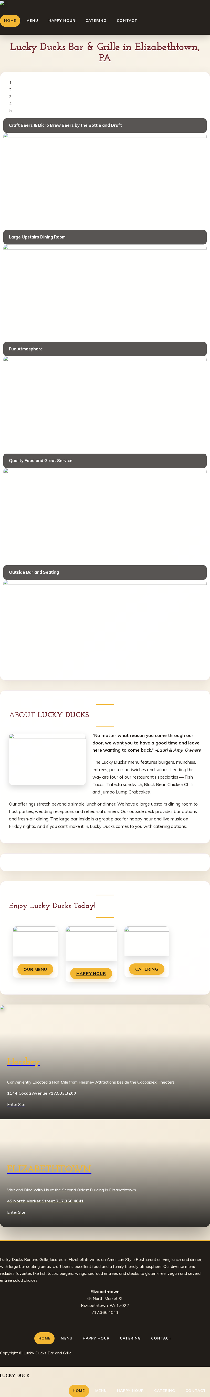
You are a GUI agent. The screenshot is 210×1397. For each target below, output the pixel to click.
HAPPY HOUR (91, 973)
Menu (32, 20)
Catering (96, 20)
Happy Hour (61, 20)
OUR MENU (35, 969)
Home (10, 20)
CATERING (146, 969)
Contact (127, 20)
